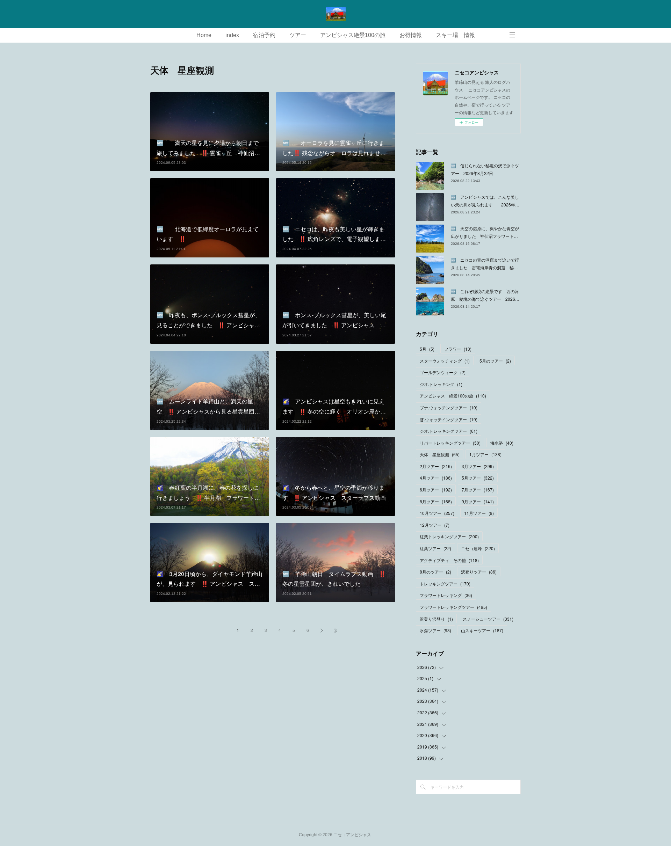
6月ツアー (436, 490)
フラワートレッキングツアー (453, 607)
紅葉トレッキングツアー (449, 536)
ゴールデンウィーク (443, 372)
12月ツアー (434, 525)
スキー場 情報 (455, 35)
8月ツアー (436, 501)
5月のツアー (495, 361)
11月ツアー (479, 513)
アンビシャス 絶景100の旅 (453, 396)
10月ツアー (437, 513)
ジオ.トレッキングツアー (448, 431)
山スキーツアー (482, 630)
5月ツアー (478, 478)
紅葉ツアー (435, 548)
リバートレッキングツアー (450, 443)
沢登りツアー (479, 572)
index (232, 35)
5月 (427, 349)
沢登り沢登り (436, 619)
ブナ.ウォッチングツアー (448, 407)
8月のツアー (435, 572)
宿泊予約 (264, 35)
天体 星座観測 (440, 454)
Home (203, 35)
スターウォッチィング (445, 361)
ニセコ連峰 (478, 548)
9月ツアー (478, 501)
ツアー (297, 35)
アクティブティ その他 (449, 560)
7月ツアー (478, 490)
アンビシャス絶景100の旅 (352, 35)
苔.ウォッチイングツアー (448, 419)
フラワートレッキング (446, 595)
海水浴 (501, 443)
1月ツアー (485, 454)
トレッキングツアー (445, 583)
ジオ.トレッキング (441, 384)
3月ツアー (478, 466)
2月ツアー (436, 466)
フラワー (457, 349)
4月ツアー (436, 478)
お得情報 (410, 35)
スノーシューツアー (488, 619)
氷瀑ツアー (435, 630)
